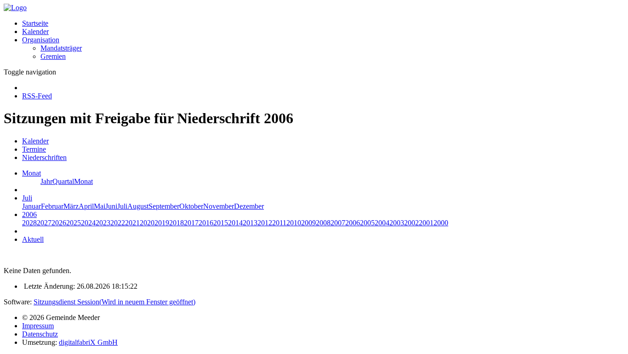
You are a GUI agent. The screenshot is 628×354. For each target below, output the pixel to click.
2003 (396, 223)
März (71, 206)
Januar (31, 206)
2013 (250, 223)
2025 (73, 223)
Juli (122, 206)
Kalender (35, 31)
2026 (58, 223)
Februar (52, 206)
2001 (426, 223)
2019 (161, 223)
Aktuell (33, 239)
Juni (111, 206)
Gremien (53, 56)
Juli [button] (27, 198)
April (86, 206)
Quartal (63, 181)
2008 (323, 223)
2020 (147, 223)
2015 (220, 223)
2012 (264, 223)
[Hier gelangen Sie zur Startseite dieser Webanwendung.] (15, 7)
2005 (367, 223)
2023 (103, 223)
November (218, 206)
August (137, 206)
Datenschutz (40, 334)
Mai (99, 206)
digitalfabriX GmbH (88, 342)
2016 (206, 223)
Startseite (35, 23)
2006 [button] (29, 214)
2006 (352, 223)
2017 (191, 223)
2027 (44, 223)
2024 (88, 223)
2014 (235, 223)
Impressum (38, 326)
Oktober (191, 206)
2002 (411, 223)
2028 (29, 223)
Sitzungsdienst (114, 302)
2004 (382, 223)
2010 (293, 223)
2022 (117, 223)
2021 (132, 223)
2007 (338, 223)
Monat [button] (31, 173)
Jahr (46, 181)
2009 (308, 223)
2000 (441, 223)
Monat (83, 181)
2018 (176, 223)
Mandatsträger (61, 48)
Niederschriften (44, 157)
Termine (34, 149)
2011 (279, 223)
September (163, 206)
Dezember (249, 206)
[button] (40, 40)
